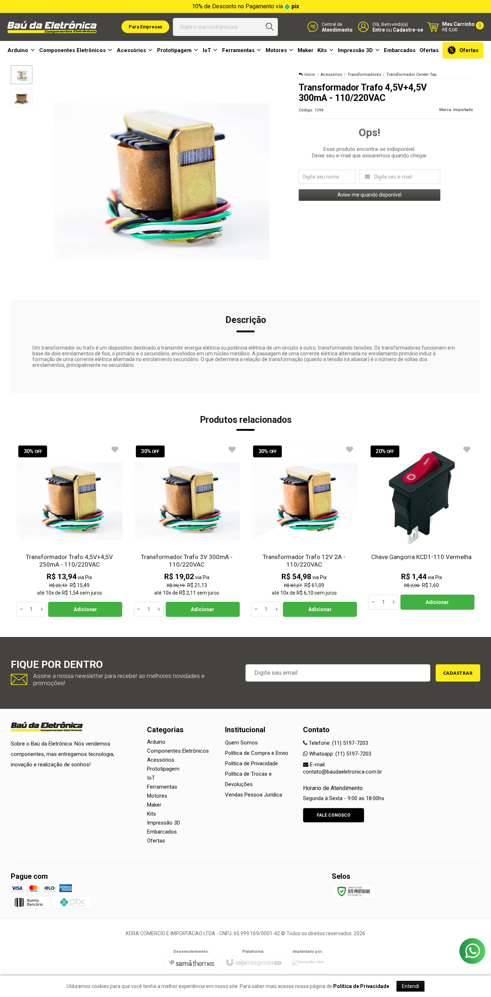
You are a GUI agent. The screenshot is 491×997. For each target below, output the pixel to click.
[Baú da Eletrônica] (52, 27)
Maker (154, 805)
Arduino (156, 742)
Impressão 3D (163, 823)
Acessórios (331, 74)
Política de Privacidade (251, 763)
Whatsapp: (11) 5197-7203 (339, 754)
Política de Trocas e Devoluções (248, 779)
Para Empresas (145, 26)
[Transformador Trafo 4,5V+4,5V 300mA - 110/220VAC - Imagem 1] (21, 74)
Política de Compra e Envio (256, 753)
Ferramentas (162, 787)
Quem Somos (241, 742)
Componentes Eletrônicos (178, 751)
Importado (463, 109)
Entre (378, 30)
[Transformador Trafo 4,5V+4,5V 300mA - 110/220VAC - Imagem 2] (21, 98)
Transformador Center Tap (411, 74)
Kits (151, 814)
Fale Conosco (333, 815)
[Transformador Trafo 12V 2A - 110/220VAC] (304, 530)
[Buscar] (269, 27)
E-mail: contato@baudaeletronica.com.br (342, 768)
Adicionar (85, 609)
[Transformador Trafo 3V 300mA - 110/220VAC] (187, 530)
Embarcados (162, 831)
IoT (151, 778)
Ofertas (156, 840)
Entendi (410, 986)
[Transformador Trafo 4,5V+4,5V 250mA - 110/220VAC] (69, 530)
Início (309, 74)
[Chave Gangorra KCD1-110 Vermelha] (421, 527)
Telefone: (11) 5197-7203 (337, 743)
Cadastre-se (408, 30)
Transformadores (364, 74)
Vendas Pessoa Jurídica (253, 794)
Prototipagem (163, 769)
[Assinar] (458, 673)
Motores (157, 796)
